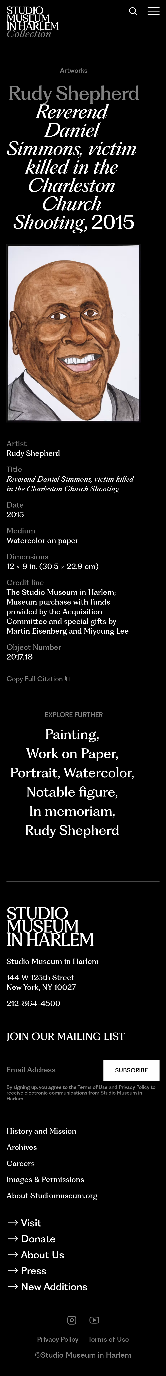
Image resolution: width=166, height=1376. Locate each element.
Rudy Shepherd (72, 830)
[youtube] (94, 1320)
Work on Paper (71, 753)
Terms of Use (108, 1339)
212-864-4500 (33, 1003)
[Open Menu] (154, 11)
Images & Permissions (45, 1179)
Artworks (73, 70)
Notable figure (70, 792)
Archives (21, 1147)
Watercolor (97, 772)
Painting (70, 734)
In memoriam (70, 811)
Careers (20, 1163)
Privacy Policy (58, 1339)
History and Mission (41, 1131)
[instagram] (72, 1320)
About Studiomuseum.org (51, 1195)
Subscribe (131, 1070)
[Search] (133, 11)
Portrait (33, 772)
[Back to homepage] (32, 18)
